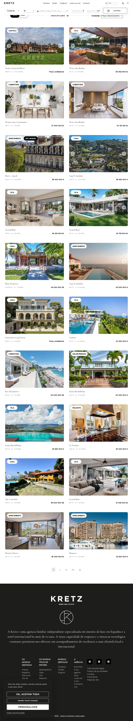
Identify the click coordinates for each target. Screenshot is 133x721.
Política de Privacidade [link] (16, 713)
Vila (40, 675)
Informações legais (95, 668)
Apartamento (45, 670)
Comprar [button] (11, 10)
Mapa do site (93, 680)
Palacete (43, 678)
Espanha (26, 673)
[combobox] (29, 11)
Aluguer (61, 673)
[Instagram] (99, 661)
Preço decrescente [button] (110, 16)
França (25, 670)
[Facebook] (108, 661)
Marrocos (26, 675)
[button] (9, 46)
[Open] (33, 11)
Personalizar (27, 707)
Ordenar (96, 16)
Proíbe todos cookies (28, 700)
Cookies (90, 674)
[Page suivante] (80, 570)
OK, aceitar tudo (27, 694)
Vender (61, 670)
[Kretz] (9, 3)
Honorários (92, 677)
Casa (41, 673)
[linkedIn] (89, 661)
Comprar (62, 667)
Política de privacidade (97, 671)
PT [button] (128, 3)
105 (73, 570)
